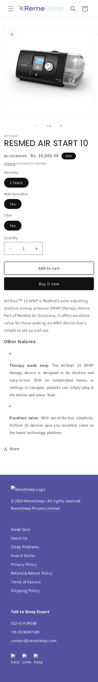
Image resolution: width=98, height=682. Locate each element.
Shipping (10, 163)
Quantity (11, 237)
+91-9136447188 (25, 631)
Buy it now (49, 283)
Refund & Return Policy (32, 573)
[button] (11, 9)
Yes (13, 204)
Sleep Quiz (20, 529)
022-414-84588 (24, 623)
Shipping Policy (25, 590)
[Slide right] (61, 126)
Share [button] (15, 448)
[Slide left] (37, 126)
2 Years (16, 182)
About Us (19, 538)
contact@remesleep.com (34, 640)
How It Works (23, 555)
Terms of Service (26, 581)
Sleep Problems (25, 546)
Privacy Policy (24, 564)
